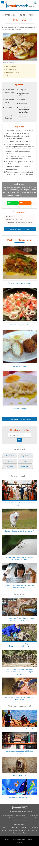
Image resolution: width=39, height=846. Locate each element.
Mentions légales (7, 815)
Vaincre (25, 461)
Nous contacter (21, 815)
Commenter (14, 203)
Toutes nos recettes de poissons (19, 419)
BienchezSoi (24, 827)
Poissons (32, 15)
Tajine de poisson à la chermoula (19, 283)
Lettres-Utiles (13, 827)
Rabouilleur (25, 467)
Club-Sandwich (20, 830)
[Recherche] (35, 2)
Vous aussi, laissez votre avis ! (20, 229)
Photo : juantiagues (8, 62)
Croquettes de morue (20, 367)
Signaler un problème (31, 818)
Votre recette (26, 203)
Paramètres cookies (15, 818)
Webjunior (35, 827)
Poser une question (20, 821)
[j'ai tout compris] (19, 5)
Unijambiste (25, 456)
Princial (3, 827)
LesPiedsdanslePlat (19, 833)
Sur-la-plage (8, 830)
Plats (22, 15)
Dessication (10, 456)
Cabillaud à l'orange (19, 409)
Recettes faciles (9, 15)
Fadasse (10, 461)
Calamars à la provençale (19, 325)
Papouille (9, 467)
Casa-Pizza (31, 830)
